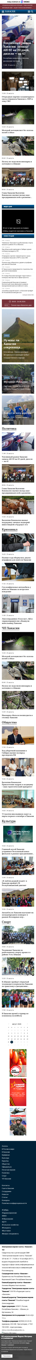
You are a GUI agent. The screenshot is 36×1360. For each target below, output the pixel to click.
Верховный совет (7, 7)
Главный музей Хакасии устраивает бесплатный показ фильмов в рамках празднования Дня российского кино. (15, 284)
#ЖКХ (4, 1216)
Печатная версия (8, 1170)
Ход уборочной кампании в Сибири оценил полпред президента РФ (16, 250)
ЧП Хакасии (10, 628)
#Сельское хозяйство (10, 1225)
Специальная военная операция (12, 5)
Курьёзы (5, 1161)
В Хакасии (6, 1152)
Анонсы (5, 1146)
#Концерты (6, 1228)
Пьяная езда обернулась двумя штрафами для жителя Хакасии (17, 263)
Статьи (4, 1197)
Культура (9, 821)
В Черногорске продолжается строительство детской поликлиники (17, 270)
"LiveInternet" (10, 1344)
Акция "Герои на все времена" (23, 7)
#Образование (7, 1219)
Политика (9, 428)
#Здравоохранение (9, 1213)
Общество (9, 722)
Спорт (6, 922)
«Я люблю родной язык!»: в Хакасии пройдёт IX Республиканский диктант (17, 291)
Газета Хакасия (8, 1188)
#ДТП (4, 1222)
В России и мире (8, 1149)
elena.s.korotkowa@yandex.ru (13, 1330)
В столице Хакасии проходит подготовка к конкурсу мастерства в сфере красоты (16, 276)
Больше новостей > (28, 295)
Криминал (9, 529)
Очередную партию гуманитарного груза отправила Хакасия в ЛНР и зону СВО (16, 257)
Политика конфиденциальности (14, 1203)
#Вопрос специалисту (10, 1234)
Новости (5, 1194)
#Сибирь (5, 1210)
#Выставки (6, 1231)
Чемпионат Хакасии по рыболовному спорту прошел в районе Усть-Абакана (17, 243)
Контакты (6, 1185)
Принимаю (7, 1356)
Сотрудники (6, 1191)
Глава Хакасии (27, 5)
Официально (7, 1167)
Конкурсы (6, 1200)
